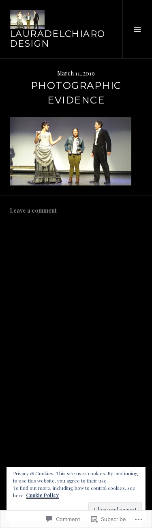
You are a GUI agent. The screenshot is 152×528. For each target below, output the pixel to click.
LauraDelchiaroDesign (57, 38)
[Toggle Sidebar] (137, 29)
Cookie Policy (42, 495)
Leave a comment (33, 210)
